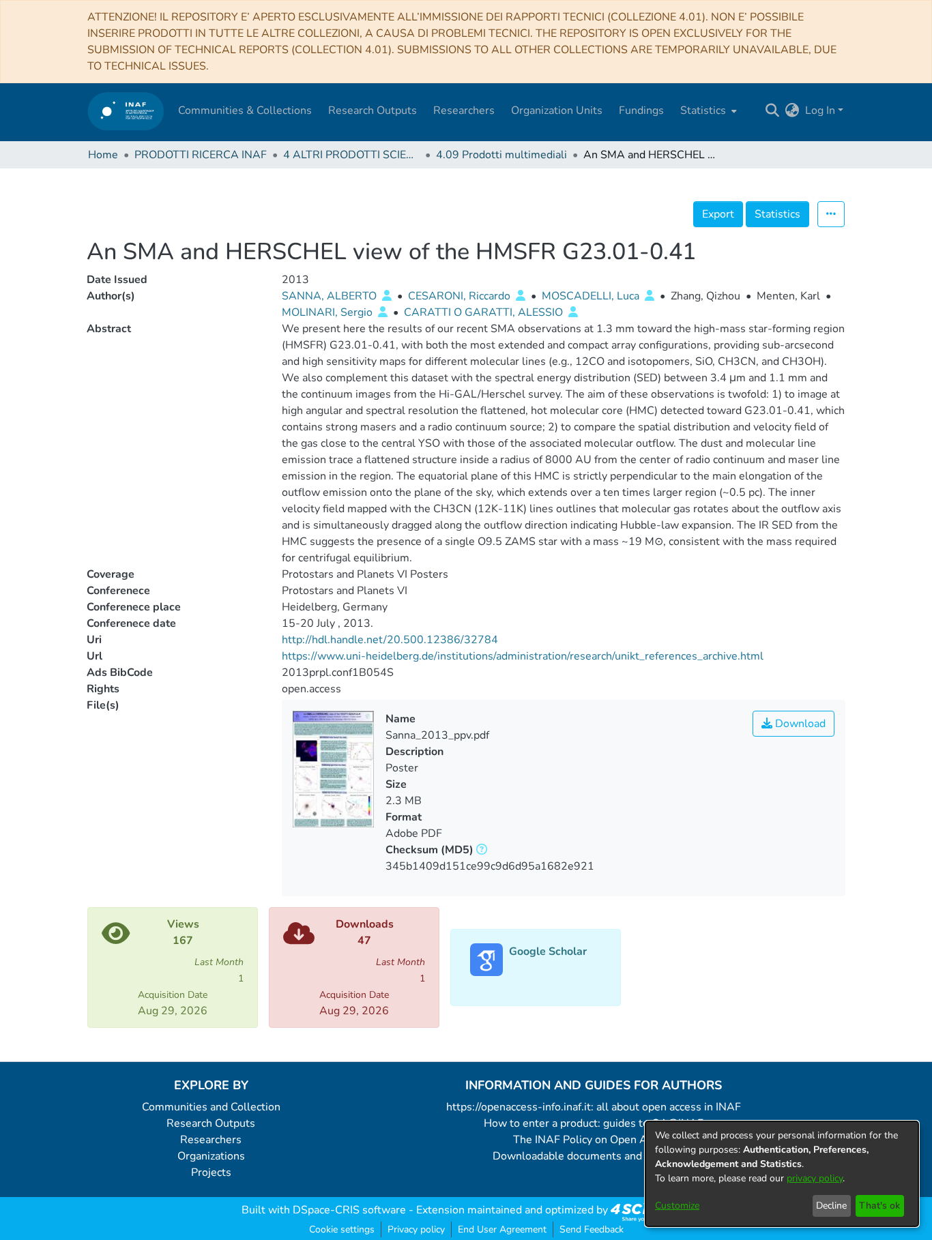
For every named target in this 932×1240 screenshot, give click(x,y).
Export (718, 214)
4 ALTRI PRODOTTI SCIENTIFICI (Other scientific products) (351, 154)
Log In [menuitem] (820, 110)
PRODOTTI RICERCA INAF (200, 154)
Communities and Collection (211, 1106)
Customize (677, 1205)
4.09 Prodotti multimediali (501, 154)
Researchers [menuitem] (464, 110)
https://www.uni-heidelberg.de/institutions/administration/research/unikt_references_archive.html (522, 656)
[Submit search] (772, 110)
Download (799, 723)
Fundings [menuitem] (641, 110)
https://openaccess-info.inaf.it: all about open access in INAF (593, 1106)
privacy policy (815, 1178)
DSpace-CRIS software (349, 1209)
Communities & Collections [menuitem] (245, 110)
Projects (211, 1172)
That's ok (879, 1205)
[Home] (125, 111)
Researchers (211, 1139)
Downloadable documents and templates (594, 1156)
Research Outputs (210, 1123)
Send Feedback (591, 1229)
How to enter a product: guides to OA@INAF (593, 1123)
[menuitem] (707, 110)
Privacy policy (416, 1229)
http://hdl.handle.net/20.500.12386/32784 (390, 639)
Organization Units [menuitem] (556, 110)
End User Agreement (502, 1229)
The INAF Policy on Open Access (593, 1139)
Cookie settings (342, 1229)
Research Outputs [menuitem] (372, 110)
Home (103, 154)
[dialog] (781, 1173)
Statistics (777, 214)
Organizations (211, 1156)
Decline (831, 1205)
